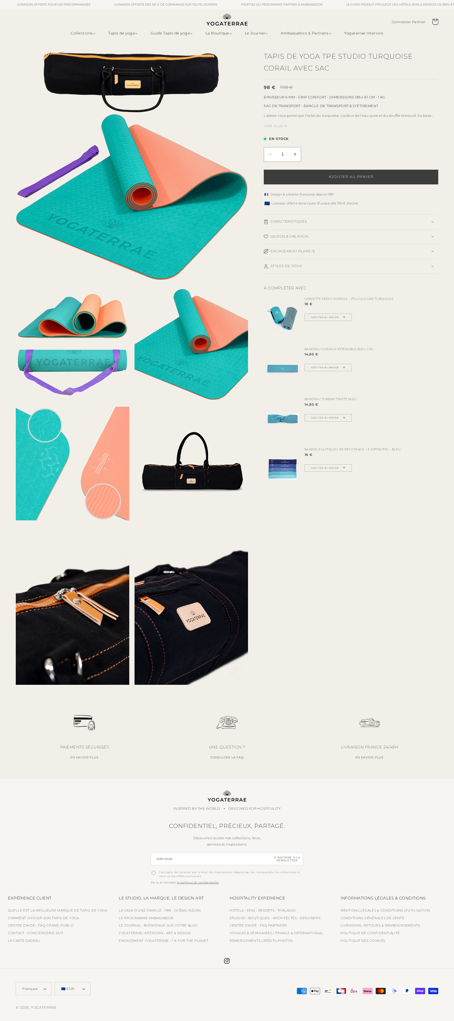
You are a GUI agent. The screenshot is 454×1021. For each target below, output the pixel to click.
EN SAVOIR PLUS (84, 757)
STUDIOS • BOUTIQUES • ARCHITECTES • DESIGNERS (275, 918)
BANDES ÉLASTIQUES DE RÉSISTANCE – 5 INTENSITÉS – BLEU (353, 449)
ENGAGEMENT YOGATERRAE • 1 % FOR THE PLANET (163, 941)
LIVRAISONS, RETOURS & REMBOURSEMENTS (380, 925)
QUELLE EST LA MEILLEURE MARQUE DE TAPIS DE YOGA (57, 910)
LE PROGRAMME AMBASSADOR (146, 918)
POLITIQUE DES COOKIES (362, 941)
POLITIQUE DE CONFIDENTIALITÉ (370, 933)
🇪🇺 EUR (67, 989)
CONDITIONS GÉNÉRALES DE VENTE (372, 918)
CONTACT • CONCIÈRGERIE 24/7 (35, 933)
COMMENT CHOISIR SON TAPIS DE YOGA (43, 918)
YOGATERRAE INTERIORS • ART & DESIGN (155, 933)
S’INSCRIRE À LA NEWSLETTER (287, 859)
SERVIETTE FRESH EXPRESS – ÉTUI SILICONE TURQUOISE (349, 298)
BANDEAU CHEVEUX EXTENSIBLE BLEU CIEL (339, 349)
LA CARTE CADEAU (24, 941)
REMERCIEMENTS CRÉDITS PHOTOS (261, 941)
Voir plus (273, 126)
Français (30, 989)
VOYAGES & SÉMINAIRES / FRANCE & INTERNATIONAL (276, 933)
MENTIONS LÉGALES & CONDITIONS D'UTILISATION (385, 910)
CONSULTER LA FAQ (227, 757)
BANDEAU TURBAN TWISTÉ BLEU (331, 399)
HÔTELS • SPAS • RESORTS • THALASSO (263, 910)
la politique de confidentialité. (198, 882)
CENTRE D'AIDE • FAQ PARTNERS (258, 925)
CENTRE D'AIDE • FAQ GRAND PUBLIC (41, 925)
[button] (82, 33)
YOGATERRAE (44, 1007)
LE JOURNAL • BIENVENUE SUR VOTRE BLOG (158, 925)
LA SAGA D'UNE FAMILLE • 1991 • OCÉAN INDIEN (160, 910)
